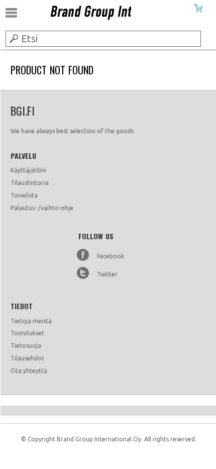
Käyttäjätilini (28, 170)
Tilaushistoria (30, 182)
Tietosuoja (26, 345)
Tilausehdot (27, 358)
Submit (13, 38)
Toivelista (24, 195)
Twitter (107, 274)
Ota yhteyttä (29, 370)
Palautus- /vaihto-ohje (42, 208)
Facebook (110, 256)
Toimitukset (27, 333)
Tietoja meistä (31, 321)
